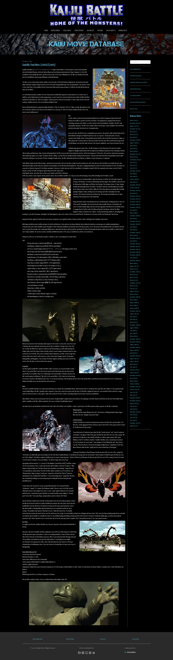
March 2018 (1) (134, 151)
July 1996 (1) (133, 227)
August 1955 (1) (134, 403)
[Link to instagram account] (90, 652)
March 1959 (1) (134, 381)
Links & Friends (70, 639)
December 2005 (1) (135, 185)
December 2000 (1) (135, 204)
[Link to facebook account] (79, 652)
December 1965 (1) (135, 339)
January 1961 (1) (134, 372)
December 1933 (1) (135, 423)
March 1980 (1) (134, 263)
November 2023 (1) (135, 123)
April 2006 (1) (133, 182)
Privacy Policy (135, 639)
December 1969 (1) (135, 297)
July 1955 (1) (133, 406)
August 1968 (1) (134, 302)
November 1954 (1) (135, 412)
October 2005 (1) (134, 188)
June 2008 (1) (133, 176)
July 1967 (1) (133, 316)
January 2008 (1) (134, 179)
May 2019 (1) (133, 137)
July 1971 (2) (133, 288)
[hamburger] (26, 3)
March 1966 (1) (134, 336)
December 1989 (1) (135, 252)
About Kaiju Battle (37, 639)
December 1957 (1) (135, 386)
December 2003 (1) (135, 196)
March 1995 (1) (134, 235)
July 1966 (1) (133, 330)
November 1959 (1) (135, 375)
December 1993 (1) (135, 244)
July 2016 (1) (133, 162)
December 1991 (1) (135, 249)
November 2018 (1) (135, 140)
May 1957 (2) (133, 395)
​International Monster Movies (138, 102)
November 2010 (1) (135, 171)
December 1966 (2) (135, 325)
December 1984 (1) (135, 260)
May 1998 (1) (133, 218)
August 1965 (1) (134, 344)
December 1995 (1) (135, 232)
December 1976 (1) (135, 272)
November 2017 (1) (135, 154)
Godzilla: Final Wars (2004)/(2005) (38, 65)
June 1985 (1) (133, 258)
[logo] (86, 15)
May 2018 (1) (133, 146)
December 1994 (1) (135, 238)
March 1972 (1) (134, 286)
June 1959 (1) (133, 378)
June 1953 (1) (133, 417)
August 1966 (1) (134, 328)
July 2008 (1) (133, 174)
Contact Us (103, 639)
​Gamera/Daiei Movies (135, 89)
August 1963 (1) (134, 358)
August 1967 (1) (134, 314)
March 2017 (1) (134, 157)
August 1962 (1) (134, 361)
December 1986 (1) (135, 255)
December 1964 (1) (135, 347)
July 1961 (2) (133, 367)
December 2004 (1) (135, 190)
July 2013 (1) (133, 168)
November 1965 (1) (135, 342)
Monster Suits (134, 109)
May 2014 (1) (133, 165)
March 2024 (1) (134, 120)
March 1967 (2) (134, 322)
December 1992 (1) (135, 246)
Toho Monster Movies (135, 76)
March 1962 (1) (134, 364)
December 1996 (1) (135, 224)
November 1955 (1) (135, 401)
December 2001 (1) (135, 202)
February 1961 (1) (135, 370)
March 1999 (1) (134, 213)
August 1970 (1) (134, 291)
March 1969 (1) (134, 300)
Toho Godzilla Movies (135, 69)
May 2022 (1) (133, 132)
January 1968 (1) (134, 308)
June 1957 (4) (133, 392)
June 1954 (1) (133, 415)
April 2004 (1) (133, 193)
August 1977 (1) (134, 266)
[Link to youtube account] (86, 652)
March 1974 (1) (134, 277)
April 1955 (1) (133, 409)
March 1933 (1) (134, 426)
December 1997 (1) (135, 221)
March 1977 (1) (134, 269)
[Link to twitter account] (83, 652)
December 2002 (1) (135, 199)
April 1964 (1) (133, 353)
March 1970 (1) (134, 294)
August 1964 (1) (134, 350)
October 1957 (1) (134, 389)
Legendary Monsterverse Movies (138, 82)
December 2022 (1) (135, 129)
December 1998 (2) (135, 216)
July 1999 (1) (133, 210)
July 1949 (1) (133, 420)
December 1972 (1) (135, 283)
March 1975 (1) (134, 274)
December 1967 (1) (135, 311)
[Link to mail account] (94, 652)
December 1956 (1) (135, 398)
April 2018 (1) (133, 148)
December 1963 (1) (135, 356)
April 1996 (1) (133, 230)
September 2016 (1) (135, 160)
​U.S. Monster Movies (135, 95)
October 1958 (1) (134, 384)
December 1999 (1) (135, 207)
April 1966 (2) (133, 333)
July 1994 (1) (133, 241)
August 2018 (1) (134, 143)
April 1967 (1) (133, 319)
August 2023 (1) (134, 126)
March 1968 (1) (134, 305)
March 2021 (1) (134, 134)
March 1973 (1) (134, 280)
